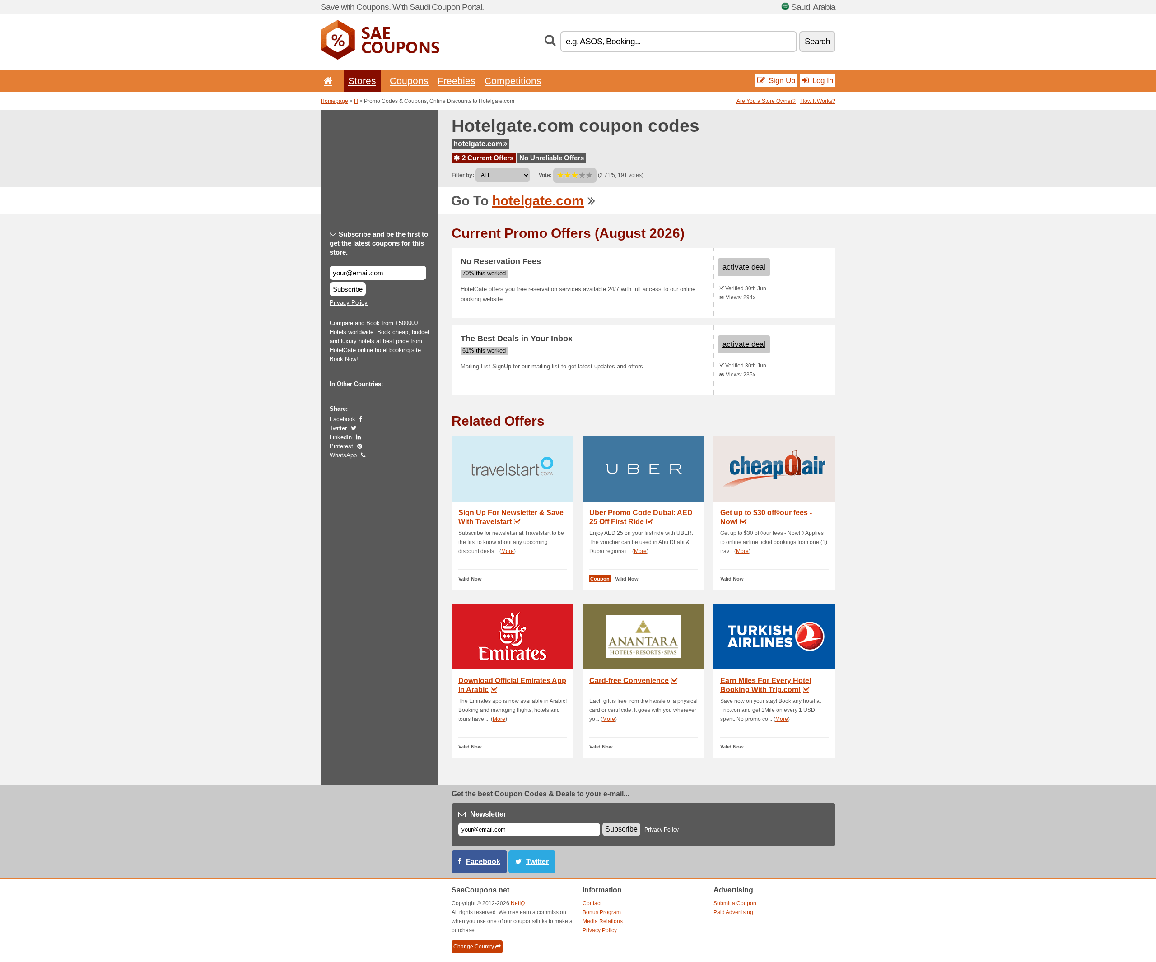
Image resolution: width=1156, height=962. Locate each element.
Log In (821, 80)
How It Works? (817, 101)
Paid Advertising (733, 912)
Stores (362, 80)
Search (817, 41)
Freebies (456, 80)
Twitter (338, 428)
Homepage (334, 101)
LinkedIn (341, 437)
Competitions (513, 80)
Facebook (342, 419)
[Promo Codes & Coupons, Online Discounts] (380, 58)
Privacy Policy (349, 302)
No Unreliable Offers (551, 158)
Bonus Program (602, 912)
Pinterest (341, 446)
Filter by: (463, 175)
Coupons (409, 80)
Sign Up (780, 80)
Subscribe (348, 289)
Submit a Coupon (734, 903)
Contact (592, 903)
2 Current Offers (486, 158)
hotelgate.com (477, 144)
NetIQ (518, 903)
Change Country (473, 946)
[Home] (326, 80)
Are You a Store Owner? (766, 101)
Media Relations (603, 921)
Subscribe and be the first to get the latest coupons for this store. (379, 243)
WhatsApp (343, 455)
